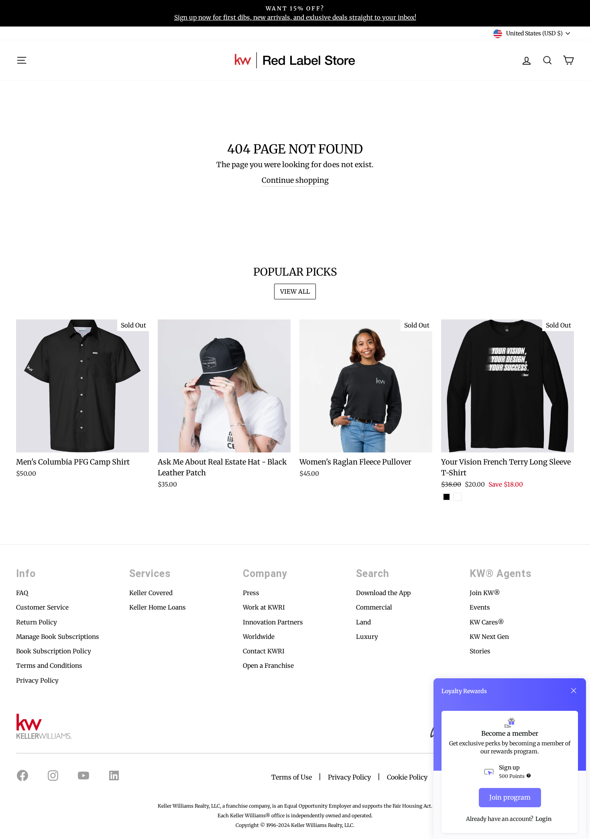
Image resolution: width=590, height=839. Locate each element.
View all (295, 291)
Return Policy (36, 622)
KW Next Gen (489, 637)
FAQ (22, 593)
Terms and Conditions (49, 665)
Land (363, 622)
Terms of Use (291, 777)
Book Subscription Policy (53, 651)
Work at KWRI (264, 607)
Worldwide (259, 637)
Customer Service (42, 607)
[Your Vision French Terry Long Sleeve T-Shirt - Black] (446, 497)
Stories (480, 651)
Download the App (383, 593)
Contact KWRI (264, 651)
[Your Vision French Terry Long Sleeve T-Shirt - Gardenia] (457, 497)
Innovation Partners (273, 622)
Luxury (367, 637)
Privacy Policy (37, 680)
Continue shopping (295, 180)
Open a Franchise (268, 665)
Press (251, 593)
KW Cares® (487, 622)
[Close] (573, 690)
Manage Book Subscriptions (57, 637)
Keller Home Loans (157, 607)
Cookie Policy (407, 777)
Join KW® (485, 593)
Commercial (374, 607)
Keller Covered (151, 593)
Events (480, 607)
